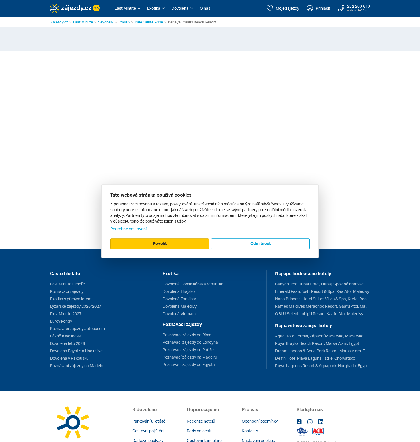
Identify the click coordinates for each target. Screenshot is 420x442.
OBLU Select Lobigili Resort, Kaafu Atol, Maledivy (319, 313)
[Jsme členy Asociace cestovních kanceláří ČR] (318, 431)
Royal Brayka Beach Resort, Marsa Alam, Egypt (317, 343)
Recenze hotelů (201, 421)
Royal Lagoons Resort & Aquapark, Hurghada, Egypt (321, 365)
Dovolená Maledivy (180, 306)
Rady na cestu (200, 430)
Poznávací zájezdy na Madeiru (77, 365)
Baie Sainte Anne (149, 22)
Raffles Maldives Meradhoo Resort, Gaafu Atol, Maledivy (322, 306)
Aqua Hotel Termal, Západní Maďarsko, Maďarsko (319, 335)
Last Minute (83, 22)
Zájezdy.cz (59, 22)
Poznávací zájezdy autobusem (77, 328)
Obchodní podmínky (260, 421)
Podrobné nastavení (128, 228)
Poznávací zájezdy (66, 291)
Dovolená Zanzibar (179, 298)
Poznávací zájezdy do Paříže (188, 349)
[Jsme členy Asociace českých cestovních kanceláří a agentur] (304, 431)
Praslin (124, 22)
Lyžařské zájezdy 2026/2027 (75, 306)
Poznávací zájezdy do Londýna (190, 342)
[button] (127, 8)
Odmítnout (260, 243)
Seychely (105, 22)
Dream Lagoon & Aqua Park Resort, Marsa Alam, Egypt (322, 350)
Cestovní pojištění (148, 430)
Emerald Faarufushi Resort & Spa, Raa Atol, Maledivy (322, 291)
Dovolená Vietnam (179, 313)
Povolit (160, 243)
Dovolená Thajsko (179, 291)
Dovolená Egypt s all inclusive (76, 350)
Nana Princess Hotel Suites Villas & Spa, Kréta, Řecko (322, 298)
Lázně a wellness (65, 335)
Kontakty (250, 430)
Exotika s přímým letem (70, 298)
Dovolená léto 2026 (67, 343)
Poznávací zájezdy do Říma (187, 334)
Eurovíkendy (61, 321)
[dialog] (210, 221)
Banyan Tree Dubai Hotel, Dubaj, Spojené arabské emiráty (322, 283)
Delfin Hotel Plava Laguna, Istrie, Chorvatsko (315, 358)
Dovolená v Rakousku (69, 358)
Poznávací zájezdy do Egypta (189, 364)
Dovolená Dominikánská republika (193, 283)
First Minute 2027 (65, 313)
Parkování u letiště (148, 421)
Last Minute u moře (67, 283)
